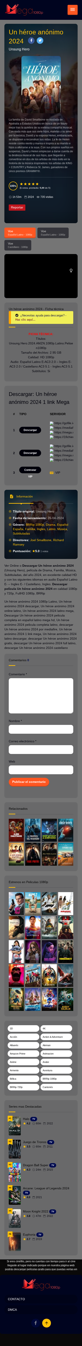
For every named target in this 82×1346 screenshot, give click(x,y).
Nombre (15, 721)
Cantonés (48, 1087)
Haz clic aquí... (25, 319)
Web (12, 761)
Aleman (47, 1045)
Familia (30, 529)
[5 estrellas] (37, 184)
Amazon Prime (17, 1053)
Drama (50, 524)
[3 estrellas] (29, 184)
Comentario (18, 674)
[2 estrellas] (26, 184)
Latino (51, 529)
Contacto (16, 1299)
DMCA (12, 1309)
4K (44, 1028)
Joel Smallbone (40, 540)
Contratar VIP (30, 470)
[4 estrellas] (33, 184)
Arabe (46, 1062)
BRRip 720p (16, 1087)
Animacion (48, 1053)
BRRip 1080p (35, 524)
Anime (13, 1062)
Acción (13, 1037)
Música (62, 529)
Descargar (30, 430)
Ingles (41, 529)
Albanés (14, 1045)
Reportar (17, 207)
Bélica (13, 1078)
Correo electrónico (22, 741)
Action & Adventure (53, 1037)
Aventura (47, 1070)
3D (11, 1028)
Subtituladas (21, 533)
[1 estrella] (22, 184)
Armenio (14, 1070)
